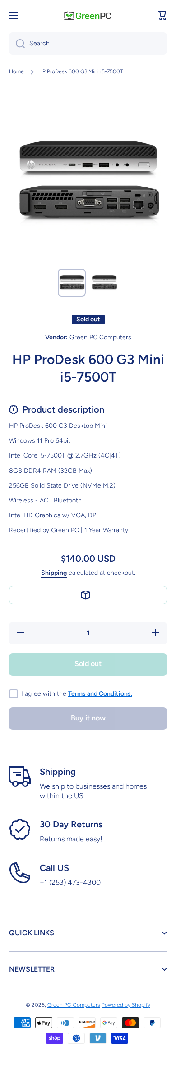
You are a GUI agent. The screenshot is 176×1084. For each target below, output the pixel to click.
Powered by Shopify (126, 1005)
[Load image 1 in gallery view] (72, 283)
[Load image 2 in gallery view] (104, 283)
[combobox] (88, 43)
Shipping (54, 573)
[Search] (17, 43)
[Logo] (88, 15)
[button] (162, 15)
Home (16, 71)
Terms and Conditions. (100, 693)
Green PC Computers (73, 1005)
